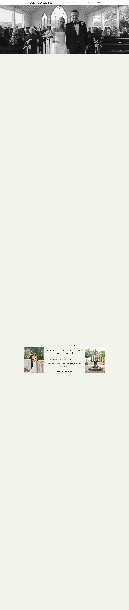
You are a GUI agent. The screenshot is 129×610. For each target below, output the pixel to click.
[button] (69, 3)
